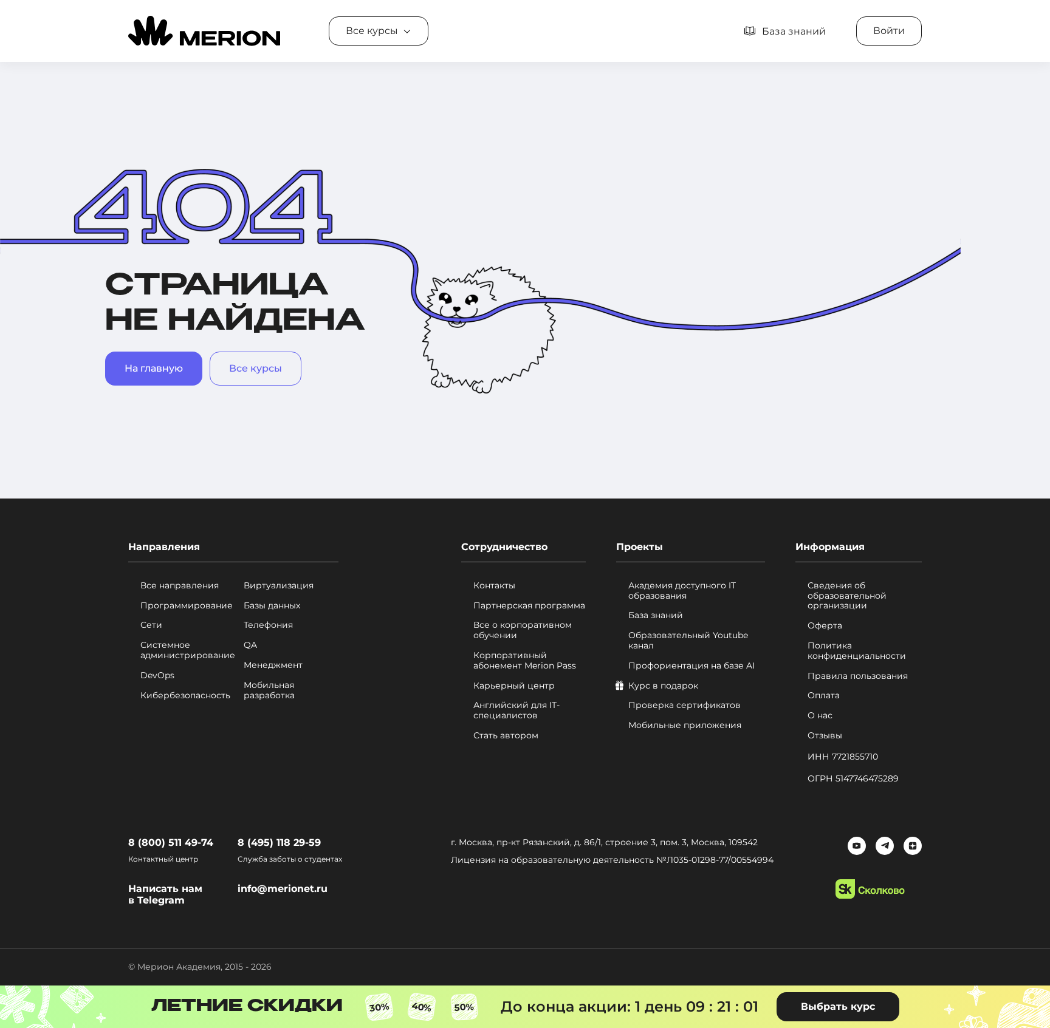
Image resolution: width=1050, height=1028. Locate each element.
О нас (820, 715)
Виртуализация (279, 585)
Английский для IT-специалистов (516, 710)
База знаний (655, 615)
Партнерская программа (529, 606)
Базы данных (272, 606)
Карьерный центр (514, 686)
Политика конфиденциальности (857, 651)
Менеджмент (273, 665)
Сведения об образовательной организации (847, 595)
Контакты (494, 585)
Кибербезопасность (185, 695)
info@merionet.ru (283, 888)
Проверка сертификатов (684, 705)
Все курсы (255, 368)
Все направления (179, 585)
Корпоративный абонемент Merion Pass (524, 660)
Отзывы (825, 735)
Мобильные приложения (684, 725)
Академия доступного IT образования (682, 590)
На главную (154, 368)
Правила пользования (858, 676)
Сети (151, 625)
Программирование (186, 606)
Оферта (825, 626)
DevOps (157, 675)
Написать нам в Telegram (165, 894)
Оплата (824, 695)
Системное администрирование (187, 650)
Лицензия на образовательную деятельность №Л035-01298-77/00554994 (612, 859)
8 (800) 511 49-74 (170, 842)
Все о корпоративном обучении (522, 630)
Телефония (268, 625)
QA (250, 645)
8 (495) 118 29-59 (279, 842)
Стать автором (505, 735)
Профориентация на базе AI (691, 666)
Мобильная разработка (269, 690)
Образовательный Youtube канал (688, 640)
